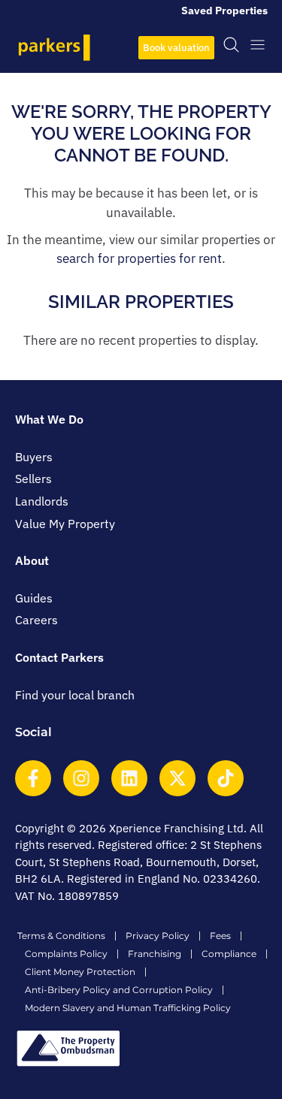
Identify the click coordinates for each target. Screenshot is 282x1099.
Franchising (154, 953)
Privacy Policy (158, 935)
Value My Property (65, 523)
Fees (220, 935)
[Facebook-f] (33, 778)
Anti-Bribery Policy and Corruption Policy (119, 989)
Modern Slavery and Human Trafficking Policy (128, 1007)
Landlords (41, 501)
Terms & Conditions (61, 935)
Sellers (33, 478)
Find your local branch (75, 694)
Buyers (34, 456)
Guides (34, 597)
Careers (36, 619)
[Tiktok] (226, 778)
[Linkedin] (129, 778)
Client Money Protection (80, 971)
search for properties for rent (139, 258)
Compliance (229, 953)
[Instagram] (81, 778)
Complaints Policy (66, 953)
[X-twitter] (177, 778)
